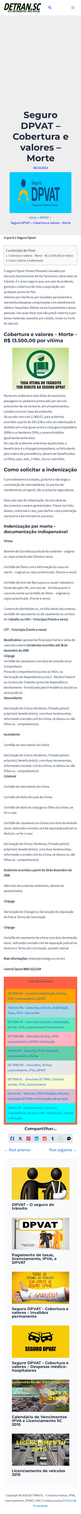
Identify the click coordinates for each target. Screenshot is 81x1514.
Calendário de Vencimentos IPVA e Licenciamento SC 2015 (39, 1421)
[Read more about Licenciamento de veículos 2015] (40, 1449)
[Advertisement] (40, 67)
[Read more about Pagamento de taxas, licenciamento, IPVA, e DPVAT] (40, 1233)
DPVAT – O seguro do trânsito (33, 1206)
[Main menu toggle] (73, 7)
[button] (50, 8)
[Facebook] (12, 1138)
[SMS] (69, 1138)
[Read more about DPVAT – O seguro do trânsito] (40, 1183)
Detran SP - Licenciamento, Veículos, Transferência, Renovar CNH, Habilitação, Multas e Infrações (40, 1113)
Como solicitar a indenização (25, 260)
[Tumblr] (53, 1138)
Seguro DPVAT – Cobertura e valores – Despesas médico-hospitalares (40, 1367)
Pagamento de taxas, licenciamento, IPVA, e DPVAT (34, 1259)
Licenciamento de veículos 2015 (38, 1473)
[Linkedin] (36, 1138)
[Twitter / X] (20, 1138)
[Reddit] (45, 1138)
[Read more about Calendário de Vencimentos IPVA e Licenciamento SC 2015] (40, 1395)
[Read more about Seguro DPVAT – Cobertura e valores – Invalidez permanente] (40, 1287)
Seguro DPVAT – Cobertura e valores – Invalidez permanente (40, 1313)
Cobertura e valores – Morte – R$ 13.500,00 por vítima (40, 255)
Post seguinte (63, 1150)
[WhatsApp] (61, 1138)
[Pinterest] (28, 1138)
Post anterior (17, 1150)
